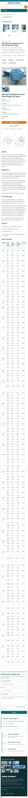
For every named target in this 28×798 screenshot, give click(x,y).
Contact (22, 787)
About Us (17, 787)
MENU (5, 10)
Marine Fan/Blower (6, 101)
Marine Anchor (3, 0)
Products (7, 787)
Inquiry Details (4, 694)
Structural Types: (20, 60)
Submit (14, 712)
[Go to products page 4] (16, 35)
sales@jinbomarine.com (11, 726)
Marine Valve (23, 0)
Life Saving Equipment (16, 0)
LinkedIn (12, 794)
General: (4, 60)
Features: (4, 63)
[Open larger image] (14, 140)
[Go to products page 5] (19, 35)
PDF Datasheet (14, 126)
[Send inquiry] (0, 797)
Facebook (10, 794)
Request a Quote (14, 122)
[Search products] (25, 7)
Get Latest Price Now (6, 109)
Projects (12, 787)
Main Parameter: (12, 63)
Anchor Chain (9, 0)
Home (2, 787)
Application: (11, 60)
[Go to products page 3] (14, 35)
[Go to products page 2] (11, 35)
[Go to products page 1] (9, 35)
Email (2, 687)
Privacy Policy (4, 789)
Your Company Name (6, 681)
